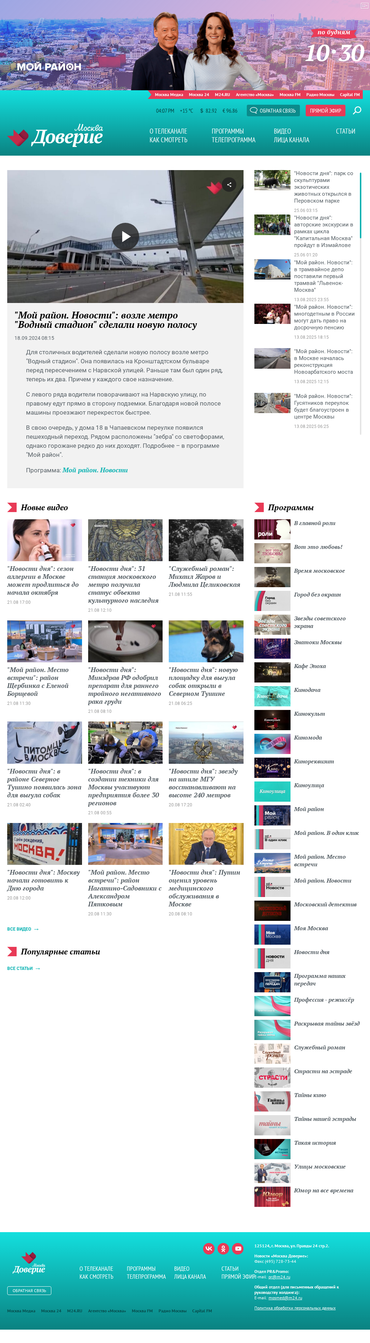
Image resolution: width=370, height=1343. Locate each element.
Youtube (238, 1249)
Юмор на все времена (323, 1190)
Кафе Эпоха (310, 666)
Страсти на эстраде (323, 1071)
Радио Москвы (320, 94)
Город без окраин (317, 594)
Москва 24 (199, 94)
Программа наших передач (319, 979)
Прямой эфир (325, 110)
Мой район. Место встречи (320, 860)
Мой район (309, 809)
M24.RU (222, 94)
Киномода (308, 737)
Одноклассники (223, 1249)
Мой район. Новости (95, 469)
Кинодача (307, 690)
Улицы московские (320, 1166)
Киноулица (309, 785)
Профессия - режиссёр (324, 1000)
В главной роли (314, 523)
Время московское (319, 571)
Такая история (315, 1143)
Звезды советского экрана (320, 622)
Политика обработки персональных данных (295, 1307)
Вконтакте (209, 1249)
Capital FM (350, 94)
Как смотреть (169, 139)
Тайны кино (310, 1095)
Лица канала (291, 139)
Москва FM (290, 94)
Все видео (19, 929)
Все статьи (20, 968)
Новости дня (312, 952)
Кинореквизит (314, 761)
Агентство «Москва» (255, 94)
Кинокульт (309, 714)
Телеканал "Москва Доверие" (55, 135)
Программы (228, 131)
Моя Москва (311, 928)
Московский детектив (325, 904)
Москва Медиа (169, 94)
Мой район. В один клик (326, 833)
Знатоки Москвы (318, 642)
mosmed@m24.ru (285, 1297)
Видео (282, 131)
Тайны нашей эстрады (325, 1119)
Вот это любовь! (318, 547)
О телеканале (168, 131)
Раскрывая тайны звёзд (327, 1023)
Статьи (345, 131)
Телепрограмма (233, 139)
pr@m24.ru (279, 1276)
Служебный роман (319, 1047)
